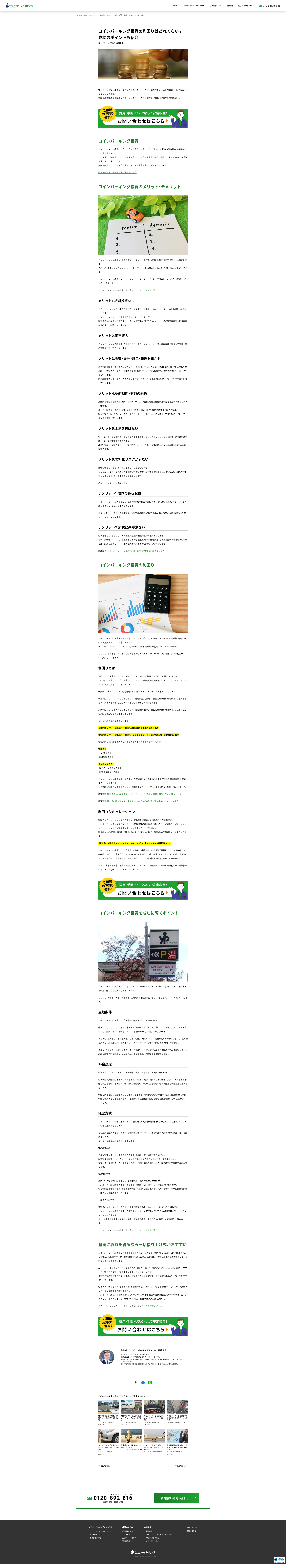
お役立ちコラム (192, 1527)
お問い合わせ (247, 5)
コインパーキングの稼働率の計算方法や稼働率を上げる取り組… (177, 1418)
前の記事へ (106, 1466)
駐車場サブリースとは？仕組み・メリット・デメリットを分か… (131, 1418)
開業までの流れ (95, 1538)
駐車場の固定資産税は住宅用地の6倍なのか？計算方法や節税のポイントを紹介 (142, 801)
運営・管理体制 (95, 1534)
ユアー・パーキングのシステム (100, 1531)
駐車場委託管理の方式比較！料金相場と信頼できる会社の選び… (108, 1418)
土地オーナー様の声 (129, 1538)
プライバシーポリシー (153, 1541)
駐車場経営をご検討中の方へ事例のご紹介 (117, 172)
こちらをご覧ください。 (154, 290)
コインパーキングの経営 (107, 43)
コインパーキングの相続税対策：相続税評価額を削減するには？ (135, 550)
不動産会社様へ (127, 1541)
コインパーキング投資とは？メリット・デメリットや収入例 (154, 1418)
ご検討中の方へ (127, 1531)
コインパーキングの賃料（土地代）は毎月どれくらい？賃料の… (154, 1447)
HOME (176, 5)
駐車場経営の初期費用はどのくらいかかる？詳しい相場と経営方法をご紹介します (144, 794)
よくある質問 (126, 1534)
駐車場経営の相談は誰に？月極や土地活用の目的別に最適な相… (177, 1447)
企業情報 (149, 1531)
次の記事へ (180, 1466)
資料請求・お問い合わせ (175, 1498)
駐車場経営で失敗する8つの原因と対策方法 (131, 1446)
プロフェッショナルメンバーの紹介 (158, 1534)
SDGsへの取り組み (152, 1538)
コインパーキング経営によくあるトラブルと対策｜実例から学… (108, 1447)
